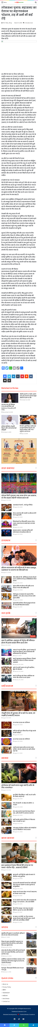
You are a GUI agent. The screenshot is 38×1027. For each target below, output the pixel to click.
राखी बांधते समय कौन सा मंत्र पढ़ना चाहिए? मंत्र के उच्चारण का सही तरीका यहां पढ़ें (24, 749)
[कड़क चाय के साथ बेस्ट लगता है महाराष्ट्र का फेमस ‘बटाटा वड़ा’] (6, 894)
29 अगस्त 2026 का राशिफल (21, 722)
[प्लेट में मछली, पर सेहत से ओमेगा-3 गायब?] (6, 805)
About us (5, 984)
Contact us (6, 1001)
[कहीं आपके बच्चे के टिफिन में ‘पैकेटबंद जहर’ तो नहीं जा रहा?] (6, 822)
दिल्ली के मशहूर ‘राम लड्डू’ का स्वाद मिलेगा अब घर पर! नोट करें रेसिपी (23, 909)
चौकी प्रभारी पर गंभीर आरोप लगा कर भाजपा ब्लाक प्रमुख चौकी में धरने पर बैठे (28, 396)
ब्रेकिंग (4, 990)
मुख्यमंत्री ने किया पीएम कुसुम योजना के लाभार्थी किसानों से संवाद (24, 604)
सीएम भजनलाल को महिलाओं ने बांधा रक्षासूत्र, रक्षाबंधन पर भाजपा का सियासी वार (18, 568)
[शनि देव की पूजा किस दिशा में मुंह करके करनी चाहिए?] (6, 733)
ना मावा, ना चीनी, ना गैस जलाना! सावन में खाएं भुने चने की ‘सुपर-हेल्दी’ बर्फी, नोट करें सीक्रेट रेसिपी (24, 918)
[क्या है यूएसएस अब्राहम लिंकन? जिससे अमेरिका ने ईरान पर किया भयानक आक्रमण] (6, 661)
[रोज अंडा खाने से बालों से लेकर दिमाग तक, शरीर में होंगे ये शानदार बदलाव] (6, 813)
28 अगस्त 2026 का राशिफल (21, 739)
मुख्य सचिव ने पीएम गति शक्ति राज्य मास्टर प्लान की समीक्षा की (23, 587)
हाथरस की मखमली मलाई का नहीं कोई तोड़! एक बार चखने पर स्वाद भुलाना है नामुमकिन (24, 884)
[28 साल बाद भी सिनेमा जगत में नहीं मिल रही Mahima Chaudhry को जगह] (9, 398)
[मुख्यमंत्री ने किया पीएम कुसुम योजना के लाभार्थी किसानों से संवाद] (6, 605)
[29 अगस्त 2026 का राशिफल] (6, 725)
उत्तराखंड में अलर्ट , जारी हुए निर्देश (22, 505)
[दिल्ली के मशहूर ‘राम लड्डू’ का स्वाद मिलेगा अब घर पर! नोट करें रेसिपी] (6, 910)
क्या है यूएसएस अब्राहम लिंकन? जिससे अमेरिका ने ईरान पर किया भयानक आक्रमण (24, 660)
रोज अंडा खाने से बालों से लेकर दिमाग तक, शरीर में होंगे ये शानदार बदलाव (24, 812)
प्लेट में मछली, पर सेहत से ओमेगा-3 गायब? (23, 804)
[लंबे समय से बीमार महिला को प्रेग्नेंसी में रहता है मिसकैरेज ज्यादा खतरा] (6, 830)
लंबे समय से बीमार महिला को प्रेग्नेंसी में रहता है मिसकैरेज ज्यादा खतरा (24, 829)
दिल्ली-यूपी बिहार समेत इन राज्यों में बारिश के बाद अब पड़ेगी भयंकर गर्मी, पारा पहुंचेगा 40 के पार (28, 428)
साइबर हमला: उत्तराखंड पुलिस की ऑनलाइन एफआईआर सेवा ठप (23, 531)
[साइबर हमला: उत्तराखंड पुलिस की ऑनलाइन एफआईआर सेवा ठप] (6, 532)
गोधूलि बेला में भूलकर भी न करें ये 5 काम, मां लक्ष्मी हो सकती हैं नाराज (18, 714)
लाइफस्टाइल (6, 993)
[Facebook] (5, 376)
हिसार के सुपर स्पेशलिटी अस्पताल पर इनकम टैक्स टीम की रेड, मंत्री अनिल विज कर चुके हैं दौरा (12, 943)
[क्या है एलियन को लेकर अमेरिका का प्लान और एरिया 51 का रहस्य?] (6, 678)
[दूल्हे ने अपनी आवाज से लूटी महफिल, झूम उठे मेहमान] (6, 670)
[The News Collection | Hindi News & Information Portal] (19, 2)
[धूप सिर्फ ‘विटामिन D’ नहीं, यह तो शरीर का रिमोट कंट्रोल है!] (6, 797)
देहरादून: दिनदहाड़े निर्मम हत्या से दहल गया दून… (12, 969)
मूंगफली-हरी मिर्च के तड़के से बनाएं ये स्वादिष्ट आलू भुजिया (24, 875)
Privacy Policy (6, 987)
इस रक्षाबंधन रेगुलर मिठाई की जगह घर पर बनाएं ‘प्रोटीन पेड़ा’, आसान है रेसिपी (17, 866)
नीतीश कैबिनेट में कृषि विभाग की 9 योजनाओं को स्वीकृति (9, 428)
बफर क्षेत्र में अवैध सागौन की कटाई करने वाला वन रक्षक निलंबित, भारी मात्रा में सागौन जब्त (13, 952)
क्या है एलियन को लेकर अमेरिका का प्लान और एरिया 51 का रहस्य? (23, 677)
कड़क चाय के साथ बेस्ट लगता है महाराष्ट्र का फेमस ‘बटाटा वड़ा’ (25, 892)
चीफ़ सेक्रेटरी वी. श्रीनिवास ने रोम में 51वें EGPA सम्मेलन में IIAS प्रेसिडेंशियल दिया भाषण (25, 579)
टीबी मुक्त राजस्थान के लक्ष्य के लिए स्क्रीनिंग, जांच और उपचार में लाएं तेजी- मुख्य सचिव (24, 596)
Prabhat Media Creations (27, 1014)
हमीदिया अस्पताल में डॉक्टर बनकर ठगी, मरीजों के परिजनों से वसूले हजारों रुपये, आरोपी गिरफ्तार (13, 961)
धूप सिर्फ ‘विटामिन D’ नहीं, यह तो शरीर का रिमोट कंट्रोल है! (24, 795)
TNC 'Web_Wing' (7, 23)
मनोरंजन (4, 996)
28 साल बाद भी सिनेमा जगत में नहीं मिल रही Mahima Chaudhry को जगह (8, 407)
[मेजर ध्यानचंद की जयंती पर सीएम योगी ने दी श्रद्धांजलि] (6, 515)
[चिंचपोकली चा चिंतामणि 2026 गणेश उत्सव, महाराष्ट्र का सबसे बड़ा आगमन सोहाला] (6, 524)
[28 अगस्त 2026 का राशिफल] (6, 741)
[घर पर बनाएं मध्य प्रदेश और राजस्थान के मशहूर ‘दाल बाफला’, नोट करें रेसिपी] (6, 902)
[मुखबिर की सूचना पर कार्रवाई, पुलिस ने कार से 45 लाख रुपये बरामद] (31, 935)
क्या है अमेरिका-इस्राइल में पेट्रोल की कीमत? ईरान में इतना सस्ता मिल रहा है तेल (18, 641)
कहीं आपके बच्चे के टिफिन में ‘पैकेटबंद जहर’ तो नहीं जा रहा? (24, 820)
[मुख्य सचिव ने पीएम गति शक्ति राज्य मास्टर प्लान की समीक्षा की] (6, 588)
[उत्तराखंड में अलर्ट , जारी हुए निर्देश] (6, 507)
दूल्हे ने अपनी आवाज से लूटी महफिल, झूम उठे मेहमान (24, 668)
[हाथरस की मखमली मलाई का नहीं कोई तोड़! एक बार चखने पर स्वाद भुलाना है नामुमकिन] (6, 885)
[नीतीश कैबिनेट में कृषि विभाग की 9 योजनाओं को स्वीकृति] (9, 420)
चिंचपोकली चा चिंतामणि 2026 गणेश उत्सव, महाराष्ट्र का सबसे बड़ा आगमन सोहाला (24, 523)
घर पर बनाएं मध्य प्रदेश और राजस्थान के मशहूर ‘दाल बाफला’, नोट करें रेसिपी (24, 901)
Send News (5, 998)
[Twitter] (9, 376)
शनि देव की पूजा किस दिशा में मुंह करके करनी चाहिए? (24, 732)
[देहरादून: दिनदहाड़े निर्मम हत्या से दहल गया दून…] (31, 970)
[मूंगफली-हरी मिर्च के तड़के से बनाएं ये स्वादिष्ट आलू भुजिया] (6, 877)
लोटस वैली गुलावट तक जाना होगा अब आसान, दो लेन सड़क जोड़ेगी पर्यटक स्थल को (19, 496)
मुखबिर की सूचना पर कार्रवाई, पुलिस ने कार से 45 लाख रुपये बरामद (13, 934)
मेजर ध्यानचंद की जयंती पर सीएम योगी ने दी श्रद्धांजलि (24, 514)
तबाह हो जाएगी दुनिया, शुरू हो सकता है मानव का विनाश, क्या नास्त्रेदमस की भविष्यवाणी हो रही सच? (24, 651)
